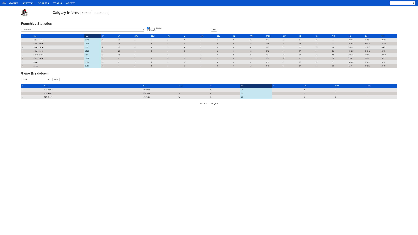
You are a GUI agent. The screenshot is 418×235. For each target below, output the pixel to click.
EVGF (337, 86)
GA (317, 36)
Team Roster (86, 13)
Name (35, 36)
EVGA (369, 86)
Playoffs (152, 30)
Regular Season (155, 28)
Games (13, 3)
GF (300, 36)
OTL (202, 36)
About (70, 3)
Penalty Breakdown (100, 13)
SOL (218, 36)
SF (211, 86)
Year (86, 36)
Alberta (36, 62)
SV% (366, 36)
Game (46, 86)
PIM (333, 36)
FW (169, 36)
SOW (152, 36)
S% (350, 36)
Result (181, 86)
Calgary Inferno (38, 40)
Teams (57, 3)
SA (242, 86)
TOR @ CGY (48, 90)
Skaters (27, 3)
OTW (136, 36)
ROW (284, 36)
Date (144, 86)
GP (103, 36)
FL (234, 36)
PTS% (268, 36)
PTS (251, 36)
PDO (383, 36)
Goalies (43, 3)
